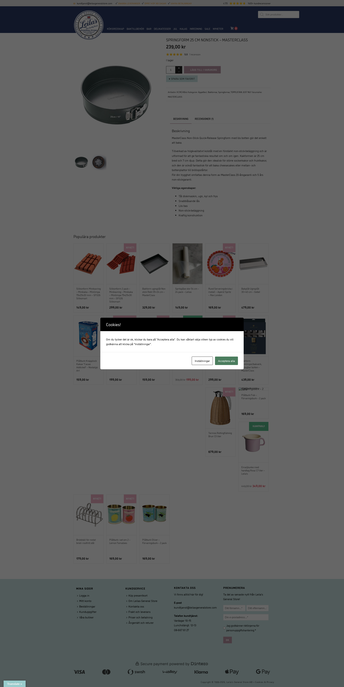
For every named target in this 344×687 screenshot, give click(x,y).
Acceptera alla (226, 361)
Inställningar (202, 361)
